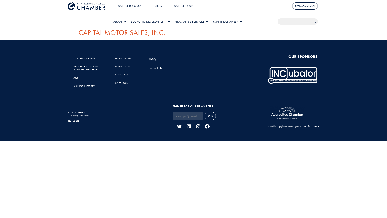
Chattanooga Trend (85, 58)
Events (157, 6)
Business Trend (183, 6)
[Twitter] (179, 126)
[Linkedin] (188, 126)
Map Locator (122, 66)
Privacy (151, 59)
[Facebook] (207, 126)
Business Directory (130, 6)
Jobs (76, 77)
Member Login (123, 58)
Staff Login (121, 83)
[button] (120, 21)
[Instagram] (198, 126)
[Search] (315, 21)
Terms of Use (155, 68)
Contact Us (121, 74)
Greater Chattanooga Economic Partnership (86, 68)
